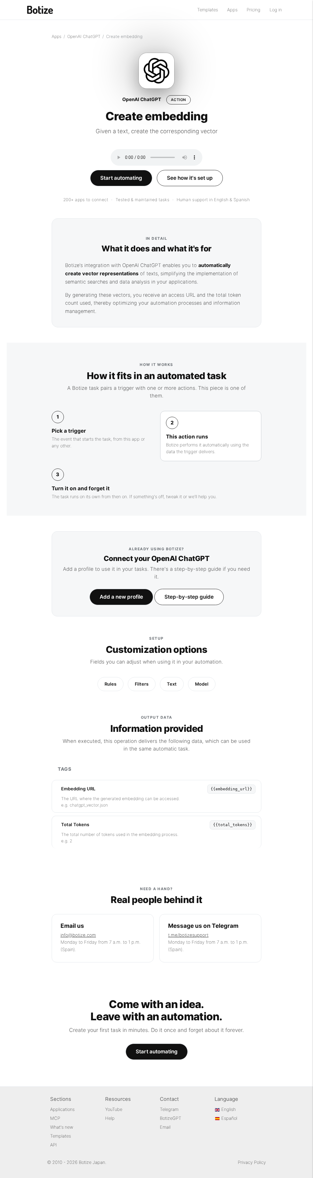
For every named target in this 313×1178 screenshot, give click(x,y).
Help (110, 1118)
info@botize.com (78, 935)
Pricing (253, 10)
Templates (207, 10)
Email (165, 1127)
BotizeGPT (170, 1118)
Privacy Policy (252, 1162)
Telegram (169, 1109)
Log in (276, 10)
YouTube (113, 1109)
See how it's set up (190, 178)
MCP (55, 1118)
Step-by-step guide (189, 597)
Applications (62, 1109)
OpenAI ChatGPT (84, 36)
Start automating (121, 178)
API (53, 1145)
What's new (61, 1127)
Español (228, 1118)
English (228, 1109)
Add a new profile (121, 597)
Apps (232, 10)
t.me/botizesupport (188, 935)
